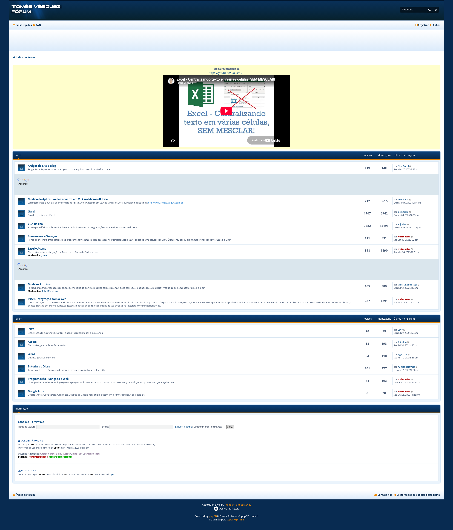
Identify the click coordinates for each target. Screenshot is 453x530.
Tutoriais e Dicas (39, 366)
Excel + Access (37, 249)
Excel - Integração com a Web (47, 299)
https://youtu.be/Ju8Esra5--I (226, 73)
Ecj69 (400, 329)
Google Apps (36, 391)
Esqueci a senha (183, 426)
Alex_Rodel (403, 166)
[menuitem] (37, 25)
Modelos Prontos (39, 284)
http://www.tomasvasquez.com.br (165, 202)
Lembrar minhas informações (208, 426)
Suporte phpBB (235, 519)
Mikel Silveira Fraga (407, 284)
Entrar (24, 422)
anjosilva (402, 224)
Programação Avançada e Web (48, 379)
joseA (44, 255)
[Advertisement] (226, 40)
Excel (18, 155)
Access (32, 342)
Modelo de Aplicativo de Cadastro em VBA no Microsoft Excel (68, 199)
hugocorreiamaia (406, 366)
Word (31, 354)
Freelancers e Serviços (42, 236)
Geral (31, 211)
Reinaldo (402, 342)
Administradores (38, 456)
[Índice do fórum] (35, 10)
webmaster (404, 236)
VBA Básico (35, 224)
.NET (31, 329)
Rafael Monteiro (49, 291)
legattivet (402, 354)
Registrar (38, 422)
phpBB (213, 516)
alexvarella (403, 211)
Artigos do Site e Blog (42, 166)
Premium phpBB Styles (238, 504)
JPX (112, 474)
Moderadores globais (60, 456)
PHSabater (403, 199)
